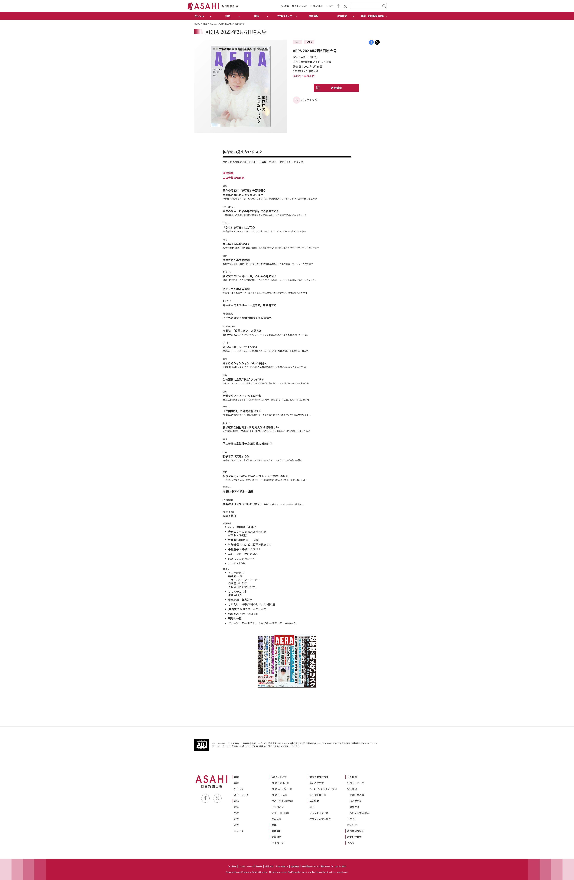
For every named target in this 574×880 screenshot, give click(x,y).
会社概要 (284, 6)
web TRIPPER (279, 813)
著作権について (299, 6)
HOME (197, 23)
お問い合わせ (316, 6)
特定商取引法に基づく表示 (333, 866)
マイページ (278, 843)
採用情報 (352, 789)
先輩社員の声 (357, 795)
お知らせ (352, 825)
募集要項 (354, 807)
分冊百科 (239, 789)
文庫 (236, 813)
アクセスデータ (246, 866)
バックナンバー (310, 100)
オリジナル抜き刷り (320, 819)
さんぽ (275, 819)
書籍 (236, 801)
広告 (311, 807)
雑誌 (205, 23)
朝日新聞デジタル (310, 866)
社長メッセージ (355, 783)
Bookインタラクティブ (321, 789)
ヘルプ (330, 6)
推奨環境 (269, 866)
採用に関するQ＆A (360, 813)
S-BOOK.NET (316, 795)
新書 (236, 819)
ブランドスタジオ (319, 813)
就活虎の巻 (356, 801)
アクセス (352, 819)
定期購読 (336, 88)
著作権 (259, 866)
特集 (274, 825)
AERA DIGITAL (279, 783)
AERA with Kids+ (281, 789)
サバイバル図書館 (281, 801)
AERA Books (278, 795)
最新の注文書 (316, 783)
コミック (239, 831)
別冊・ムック (241, 795)
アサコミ (276, 807)
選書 (236, 825)
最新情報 (313, 16)
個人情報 (232, 866)
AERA (213, 23)
